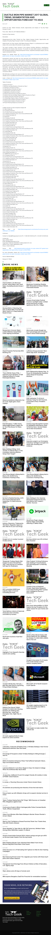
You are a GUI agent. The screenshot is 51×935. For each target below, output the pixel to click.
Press (27, 911)
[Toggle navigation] (46, 5)
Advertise (28, 912)
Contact (28, 914)
